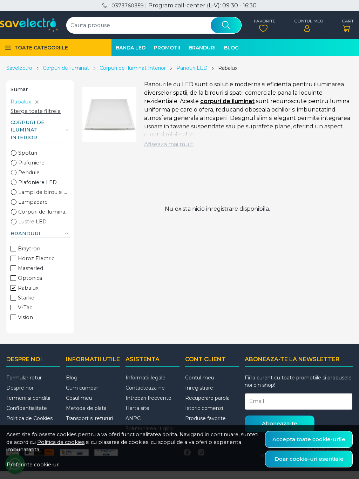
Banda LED (130, 48)
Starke (26, 298)
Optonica (30, 278)
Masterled (30, 268)
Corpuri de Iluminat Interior (133, 68)
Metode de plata (86, 408)
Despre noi (19, 388)
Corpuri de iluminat (66, 68)
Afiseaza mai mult (169, 144)
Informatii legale (145, 378)
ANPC (133, 418)
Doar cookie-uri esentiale (309, 459)
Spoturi (27, 153)
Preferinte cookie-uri (33, 464)
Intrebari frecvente (148, 398)
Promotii (167, 48)
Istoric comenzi (204, 408)
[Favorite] (263, 25)
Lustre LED (32, 221)
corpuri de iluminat (227, 101)
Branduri (202, 48)
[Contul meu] (307, 25)
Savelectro (19, 68)
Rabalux (21, 102)
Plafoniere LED (37, 182)
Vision (25, 317)
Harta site (137, 408)
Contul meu (199, 378)
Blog (231, 48)
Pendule (29, 172)
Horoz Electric (36, 258)
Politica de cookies (60, 442)
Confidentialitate (26, 408)
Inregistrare (199, 388)
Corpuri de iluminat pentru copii (44, 212)
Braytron (29, 248)
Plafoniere (31, 163)
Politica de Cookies (29, 418)
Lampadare (33, 202)
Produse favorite (205, 418)
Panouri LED (192, 68)
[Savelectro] (29, 25)
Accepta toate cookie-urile (308, 439)
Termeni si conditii (28, 398)
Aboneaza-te (279, 423)
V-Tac (25, 307)
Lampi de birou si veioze (44, 192)
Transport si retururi (89, 418)
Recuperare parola (207, 398)
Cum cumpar (82, 388)
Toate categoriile (41, 48)
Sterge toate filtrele (36, 111)
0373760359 (127, 5)
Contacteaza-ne (145, 388)
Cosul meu (79, 398)
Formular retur (24, 378)
